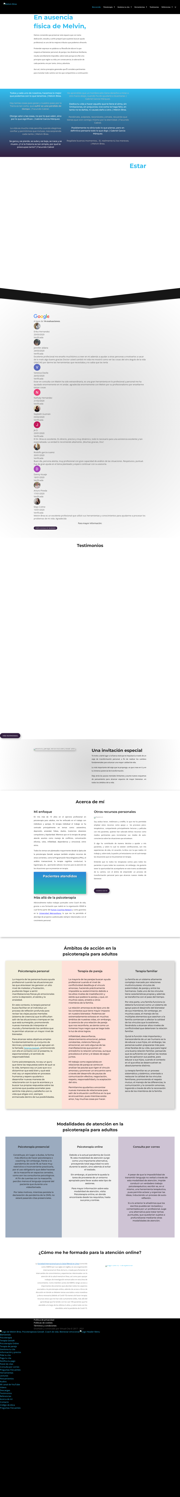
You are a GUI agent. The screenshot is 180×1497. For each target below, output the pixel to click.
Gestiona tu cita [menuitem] (7, 1349)
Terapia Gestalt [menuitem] (7, 1340)
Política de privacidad (44, 1319)
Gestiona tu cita (123, 7)
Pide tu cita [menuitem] (5, 1355)
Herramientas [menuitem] (6, 1372)
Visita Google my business (45, 528)
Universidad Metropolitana (50, 913)
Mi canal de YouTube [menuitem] (10, 1384)
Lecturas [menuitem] (4, 1375)
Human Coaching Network (61, 910)
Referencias (166, 7)
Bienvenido (96, 7)
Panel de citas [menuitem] (6, 1364)
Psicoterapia (108, 7)
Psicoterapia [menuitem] (6, 1337)
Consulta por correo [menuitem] (9, 1366)
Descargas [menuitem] (5, 1390)
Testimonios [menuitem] (6, 1393)
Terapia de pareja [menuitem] (8, 1346)
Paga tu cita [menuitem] (5, 1358)
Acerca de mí (101, 891)
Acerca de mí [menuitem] (6, 1399)
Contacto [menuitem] (4, 1402)
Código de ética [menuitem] (7, 1405)
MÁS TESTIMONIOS (10, 736)
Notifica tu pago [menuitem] (7, 1361)
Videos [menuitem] (3, 1387)
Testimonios (154, 7)
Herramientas (139, 7)
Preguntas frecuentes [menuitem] (10, 1369)
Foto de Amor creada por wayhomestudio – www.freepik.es (61, 240)
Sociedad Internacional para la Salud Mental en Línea (58, 1263)
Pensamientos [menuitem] (7, 1378)
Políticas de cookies (43, 1322)
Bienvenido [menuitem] (5, 1334)
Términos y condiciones (45, 1325)
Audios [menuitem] (3, 1381)
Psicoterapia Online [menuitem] (9, 1343)
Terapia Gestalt (31, 1048)
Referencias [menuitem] (5, 1396)
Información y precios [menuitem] (10, 1352)
